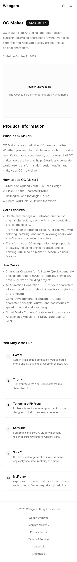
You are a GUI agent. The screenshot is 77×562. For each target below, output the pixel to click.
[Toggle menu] (71, 6)
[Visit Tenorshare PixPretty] (69, 403)
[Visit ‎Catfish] (69, 355)
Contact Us (38, 546)
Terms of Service (38, 539)
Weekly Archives (39, 517)
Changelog (38, 553)
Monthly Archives (38, 524)
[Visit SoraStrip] (69, 428)
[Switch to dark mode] (63, 6)
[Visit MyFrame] (69, 476)
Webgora (11, 6)
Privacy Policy (38, 532)
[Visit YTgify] (69, 379)
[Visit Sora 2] (69, 452)
